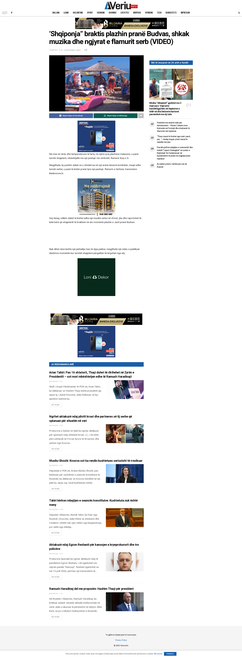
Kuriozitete (171, 12)
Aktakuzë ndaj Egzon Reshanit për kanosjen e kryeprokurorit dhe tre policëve (94, 547)
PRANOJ (170, 654)
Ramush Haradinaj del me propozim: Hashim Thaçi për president (91, 589)
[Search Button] (239, 12)
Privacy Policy (121, 640)
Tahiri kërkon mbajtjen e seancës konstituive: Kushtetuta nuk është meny (93, 502)
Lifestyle (124, 12)
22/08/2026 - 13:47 (56, 381)
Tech (159, 12)
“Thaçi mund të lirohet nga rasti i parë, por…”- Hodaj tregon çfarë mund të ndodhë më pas (173, 139)
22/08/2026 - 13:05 (56, 465)
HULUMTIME (78, 12)
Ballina (55, 12)
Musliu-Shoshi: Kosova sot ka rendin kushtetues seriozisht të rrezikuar (95, 461)
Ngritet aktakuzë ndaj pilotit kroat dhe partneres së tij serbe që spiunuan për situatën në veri (90, 418)
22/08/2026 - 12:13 (56, 554)
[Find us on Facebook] (11, 12)
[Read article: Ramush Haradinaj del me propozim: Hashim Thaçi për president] (125, 601)
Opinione (149, 12)
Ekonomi (101, 12)
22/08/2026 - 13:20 (56, 425)
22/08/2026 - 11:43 (56, 594)
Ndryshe (137, 12)
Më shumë (57, 405)
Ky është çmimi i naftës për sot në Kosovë (172, 165)
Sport (90, 12)
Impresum (185, 12)
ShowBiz (112, 12)
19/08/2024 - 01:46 (56, 50)
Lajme (66, 12)
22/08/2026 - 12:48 (56, 509)
